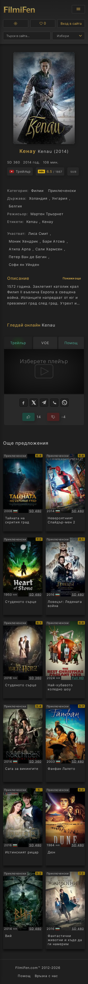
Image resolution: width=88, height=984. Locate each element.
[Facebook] (23, 403)
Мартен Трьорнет (46, 214)
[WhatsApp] (64, 403)
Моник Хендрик (23, 241)
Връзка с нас (46, 976)
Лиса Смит (38, 234)
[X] (34, 403)
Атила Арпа (20, 249)
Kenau (32, 222)
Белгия (15, 206)
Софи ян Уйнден (24, 265)
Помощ (24, 976)
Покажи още (72, 278)
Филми (37, 191)
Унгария (59, 198)
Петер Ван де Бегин (28, 257)
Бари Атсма (54, 241)
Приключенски (62, 191)
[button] (15, 23)
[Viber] (54, 403)
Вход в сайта (71, 23)
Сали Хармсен (48, 249)
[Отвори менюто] (78, 9)
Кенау (47, 222)
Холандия (38, 198)
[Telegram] (44, 403)
